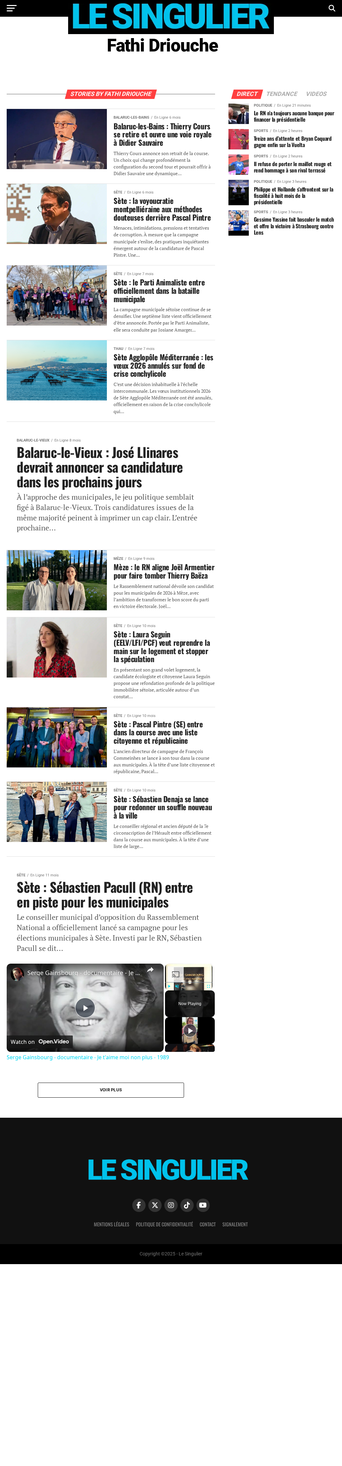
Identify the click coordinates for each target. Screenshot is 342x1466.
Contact (208, 1224)
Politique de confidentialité (164, 1224)
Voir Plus (111, 1089)
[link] (17, 974)
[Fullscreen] (209, 986)
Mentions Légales (111, 1224)
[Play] (169, 986)
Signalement (235, 1224)
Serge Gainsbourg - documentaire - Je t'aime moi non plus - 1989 (84, 973)
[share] (150, 970)
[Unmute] (177, 986)
